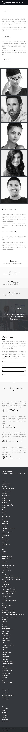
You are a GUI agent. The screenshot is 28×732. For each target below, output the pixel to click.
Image (3, 554)
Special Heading (5, 656)
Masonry (4, 572)
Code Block (4, 514)
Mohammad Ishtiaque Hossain (9, 588)
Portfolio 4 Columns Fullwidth (8, 616)
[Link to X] (23, 729)
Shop (3, 649)
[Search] (22, 2)
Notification (4, 602)
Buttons (4, 507)
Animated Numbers (6, 491)
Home (3, 547)
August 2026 (5, 708)
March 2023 (4, 717)
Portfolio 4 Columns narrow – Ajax (9, 617)
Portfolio (4, 609)
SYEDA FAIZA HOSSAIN (7, 661)
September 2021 (6, 721)
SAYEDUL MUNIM (6, 640)
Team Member (5, 672)
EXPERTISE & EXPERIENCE (8, 528)
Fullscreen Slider (5, 535)
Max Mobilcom (18, 441)
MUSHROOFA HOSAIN (7, 596)
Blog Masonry (5, 498)
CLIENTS (4, 512)
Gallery (3, 537)
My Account (4, 598)
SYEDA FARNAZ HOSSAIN (7, 663)
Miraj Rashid (5, 586)
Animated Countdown (7, 490)
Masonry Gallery (5, 574)
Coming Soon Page (6, 516)
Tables (3, 666)
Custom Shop (5, 523)
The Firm (4, 679)
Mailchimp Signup (6, 567)
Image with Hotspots (7, 556)
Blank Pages (5, 493)
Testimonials (5, 675)
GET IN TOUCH (5, 539)
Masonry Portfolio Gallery (8, 575)
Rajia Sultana (5, 633)
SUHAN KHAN (5, 659)
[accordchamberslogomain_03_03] (11, 2)
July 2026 (4, 710)
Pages (3, 603)
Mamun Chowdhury (6, 570)
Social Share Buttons (6, 652)
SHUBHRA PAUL (6, 651)
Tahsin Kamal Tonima (7, 670)
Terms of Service (6, 673)
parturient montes (21, 23)
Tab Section (4, 665)
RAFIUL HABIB (5, 631)
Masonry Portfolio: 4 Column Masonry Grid (11, 579)
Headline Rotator (6, 544)
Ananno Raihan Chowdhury (8, 488)
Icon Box (4, 551)
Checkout (4, 511)
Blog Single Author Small (7, 505)
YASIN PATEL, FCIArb (7, 682)
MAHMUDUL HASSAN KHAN (8, 565)
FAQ (3, 530)
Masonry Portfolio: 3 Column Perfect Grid (11, 577)
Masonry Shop (5, 581)
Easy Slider (4, 525)
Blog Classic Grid (6, 495)
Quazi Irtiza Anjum (6, 628)
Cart (3, 509)
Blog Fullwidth (5, 497)
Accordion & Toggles (6, 483)
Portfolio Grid (5, 619)
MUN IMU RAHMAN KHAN (8, 593)
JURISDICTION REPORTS (7, 695)
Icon (3, 549)
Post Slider (4, 621)
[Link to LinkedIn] (21, 729)
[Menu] (25, 2)
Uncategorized (5, 699)
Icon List (4, 553)
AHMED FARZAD (6, 486)
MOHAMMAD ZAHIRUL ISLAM (9, 591)
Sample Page (5, 638)
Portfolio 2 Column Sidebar (8, 610)
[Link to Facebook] (25, 729)
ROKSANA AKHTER (6, 635)
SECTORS (4, 642)
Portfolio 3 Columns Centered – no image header (13, 614)
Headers (4, 542)
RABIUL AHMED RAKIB (7, 630)
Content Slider (5, 521)
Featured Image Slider (7, 532)
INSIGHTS (4, 560)
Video (3, 680)
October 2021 (5, 719)
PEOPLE (4, 607)
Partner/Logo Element (7, 605)
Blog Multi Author (6, 500)
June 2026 (4, 712)
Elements (4, 526)
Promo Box (4, 626)
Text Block (4, 677)
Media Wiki (12, 427)
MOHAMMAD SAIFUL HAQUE (8, 589)
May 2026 (4, 714)
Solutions (4, 654)
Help (3, 546)
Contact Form (5, 519)
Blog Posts (4, 502)
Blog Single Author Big (7, 504)
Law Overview (5, 697)
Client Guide (4, 692)
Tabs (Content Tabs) (6, 668)
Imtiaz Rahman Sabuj (6, 558)
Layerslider (4, 561)
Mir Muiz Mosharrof (6, 584)
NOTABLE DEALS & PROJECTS (9, 600)
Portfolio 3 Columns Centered (8, 612)
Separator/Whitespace (7, 644)
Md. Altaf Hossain (6, 582)
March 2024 (4, 715)
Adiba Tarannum (5, 484)
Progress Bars (5, 624)
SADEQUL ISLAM (6, 637)
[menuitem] (22, 2)
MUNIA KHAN (5, 595)
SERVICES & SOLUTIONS (7, 645)
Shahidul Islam (5, 647)
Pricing (3, 623)
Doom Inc (18, 458)
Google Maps (5, 540)
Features (4, 533)
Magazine (4, 563)
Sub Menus (4, 658)
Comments (4, 518)
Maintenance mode (6, 568)
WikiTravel (15, 411)
